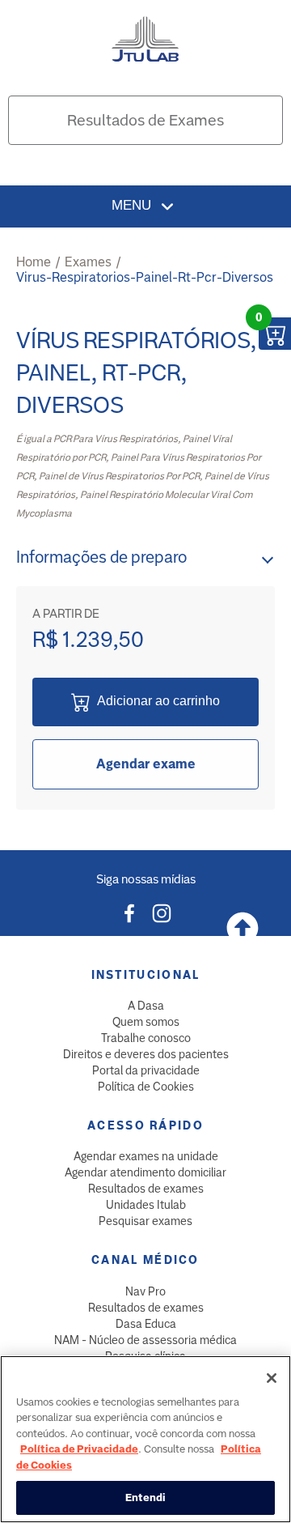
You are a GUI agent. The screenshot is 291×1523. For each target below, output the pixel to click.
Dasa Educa (146, 1323)
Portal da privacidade (146, 1070)
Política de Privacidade (79, 1449)
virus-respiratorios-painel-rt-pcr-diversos (144, 277)
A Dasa (146, 1005)
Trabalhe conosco (146, 1038)
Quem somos (145, 1021)
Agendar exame (146, 764)
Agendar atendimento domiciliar (145, 1172)
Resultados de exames (146, 1188)
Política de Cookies (146, 1086)
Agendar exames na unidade (146, 1156)
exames (88, 262)
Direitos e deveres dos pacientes (146, 1054)
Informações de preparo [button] (101, 557)
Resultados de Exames (145, 120)
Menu (133, 205)
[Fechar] (271, 1378)
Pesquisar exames (145, 1221)
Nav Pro (145, 1291)
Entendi (146, 1497)
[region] (145, 1439)
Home (33, 262)
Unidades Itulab (146, 1204)
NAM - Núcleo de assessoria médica (145, 1340)
